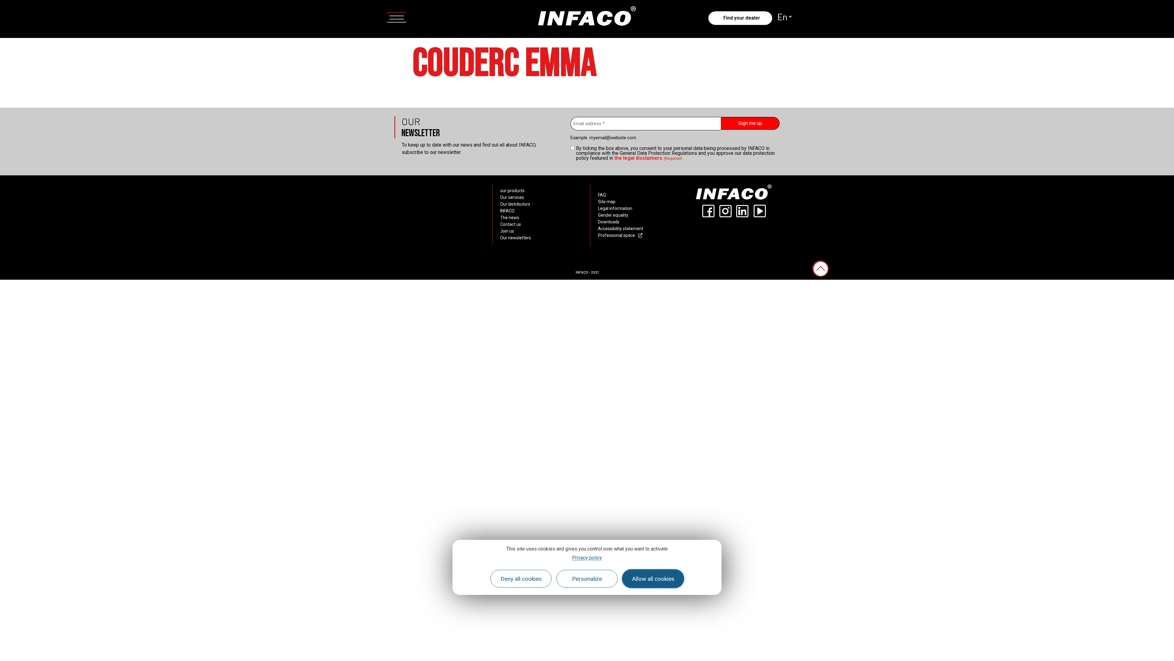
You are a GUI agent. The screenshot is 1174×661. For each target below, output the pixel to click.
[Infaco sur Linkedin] (742, 211)
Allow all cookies (653, 578)
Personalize (587, 578)
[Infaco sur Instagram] (725, 211)
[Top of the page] (821, 269)
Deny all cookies (521, 578)
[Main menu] (396, 16)
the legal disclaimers (638, 158)
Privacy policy (587, 558)
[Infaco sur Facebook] (708, 211)
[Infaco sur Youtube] (759, 211)
